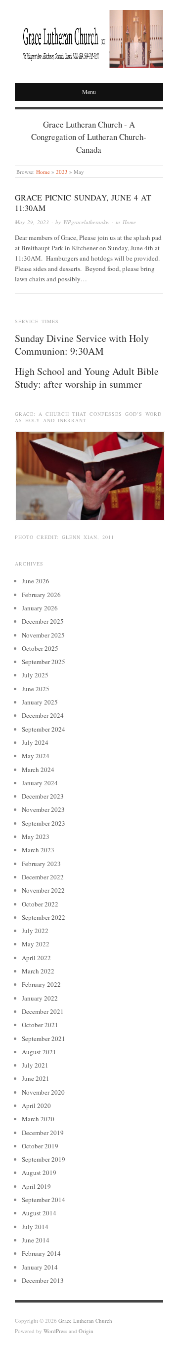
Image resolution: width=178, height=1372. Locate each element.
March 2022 (38, 971)
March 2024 (38, 769)
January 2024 (40, 782)
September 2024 (43, 729)
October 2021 (40, 1024)
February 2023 (41, 863)
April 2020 (36, 1105)
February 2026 (41, 594)
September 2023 (43, 823)
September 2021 (43, 1038)
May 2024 (35, 755)
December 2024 (43, 715)
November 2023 (43, 809)
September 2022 (43, 917)
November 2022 (43, 890)
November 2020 (43, 1092)
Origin (86, 1331)
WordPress (55, 1331)
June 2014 (35, 1240)
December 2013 (43, 1280)
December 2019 (43, 1132)
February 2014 (41, 1253)
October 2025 (40, 648)
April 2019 (36, 1186)
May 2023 (35, 836)
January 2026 (40, 607)
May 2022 (35, 943)
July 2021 (35, 1065)
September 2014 (43, 1199)
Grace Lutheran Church (85, 1320)
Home (43, 171)
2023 (62, 171)
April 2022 (36, 957)
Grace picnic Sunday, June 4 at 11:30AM (83, 202)
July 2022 (35, 930)
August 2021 (39, 1051)
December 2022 (43, 876)
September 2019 (43, 1159)
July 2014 (35, 1226)
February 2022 (41, 984)
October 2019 (40, 1145)
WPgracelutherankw (86, 222)
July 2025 (35, 674)
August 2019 (39, 1172)
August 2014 (39, 1212)
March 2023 (38, 849)
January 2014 (40, 1267)
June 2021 (35, 1078)
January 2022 (40, 998)
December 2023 (43, 796)
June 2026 (35, 580)
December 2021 (43, 1011)
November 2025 (43, 635)
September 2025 (43, 661)
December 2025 (43, 621)
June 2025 (35, 688)
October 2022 (40, 904)
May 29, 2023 (32, 222)
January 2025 (40, 702)
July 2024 (35, 742)
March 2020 (38, 1118)
